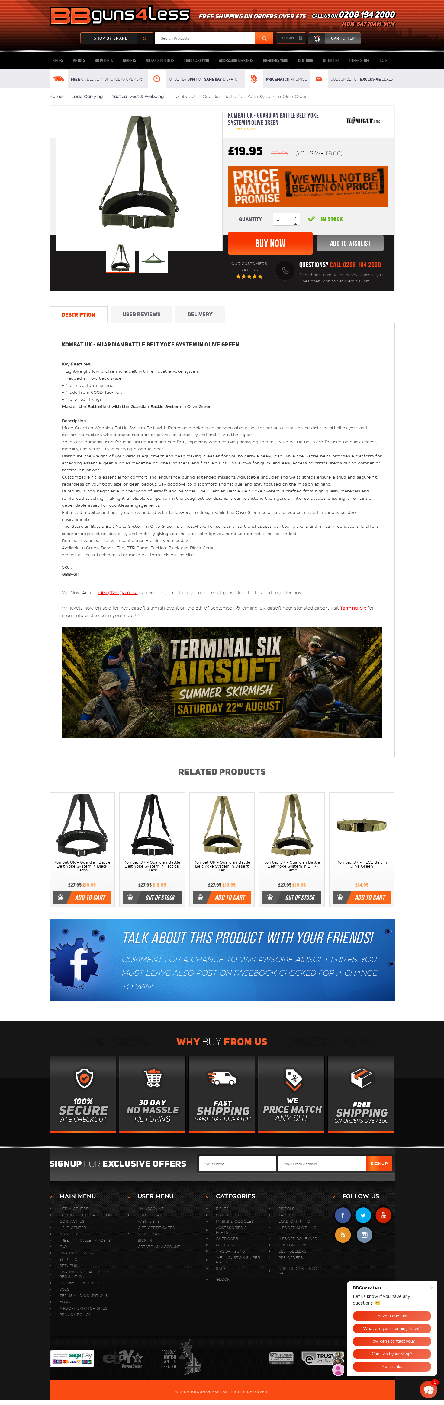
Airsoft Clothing (297, 1227)
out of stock (159, 897)
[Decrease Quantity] (295, 216)
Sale (383, 60)
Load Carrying (196, 60)
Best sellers (292, 1251)
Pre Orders (290, 1257)
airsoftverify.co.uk (118, 592)
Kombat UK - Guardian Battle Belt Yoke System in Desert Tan (222, 866)
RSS (343, 1235)
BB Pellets (104, 60)
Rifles (58, 60)
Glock (223, 1279)
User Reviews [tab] (141, 314)
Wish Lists (149, 1221)
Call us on (353, 20)
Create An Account (159, 1246)
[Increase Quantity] (295, 222)
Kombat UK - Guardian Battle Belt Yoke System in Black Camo (82, 866)
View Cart (149, 1234)
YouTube (383, 1215)
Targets (129, 60)
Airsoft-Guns (230, 1251)
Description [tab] (78, 314)
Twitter (363, 1215)
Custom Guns (293, 1245)
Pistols (79, 60)
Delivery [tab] (200, 314)
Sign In (145, 1240)
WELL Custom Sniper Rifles (238, 1259)
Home (56, 96)
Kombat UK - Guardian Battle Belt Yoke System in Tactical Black (152, 866)
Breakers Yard (275, 60)
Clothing (305, 60)
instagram (364, 1235)
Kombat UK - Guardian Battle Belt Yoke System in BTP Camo (291, 866)
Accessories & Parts (236, 60)
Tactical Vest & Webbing (138, 96)
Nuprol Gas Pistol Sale (298, 1270)
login (288, 38)
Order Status (153, 1215)
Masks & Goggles (160, 60)
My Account (151, 1208)
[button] (428, 1389)
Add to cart (90, 897)
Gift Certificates (156, 1227)
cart (343, 38)
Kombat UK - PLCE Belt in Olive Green (361, 864)
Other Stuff (359, 60)
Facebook (343, 1215)
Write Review (245, 129)
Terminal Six (354, 608)
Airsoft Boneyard (298, 1238)
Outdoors (331, 60)
